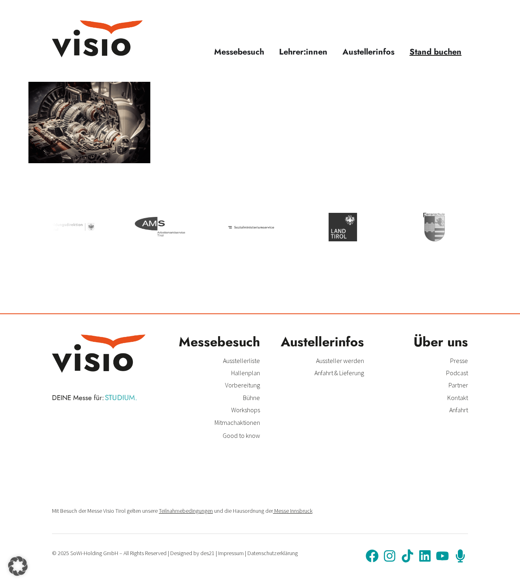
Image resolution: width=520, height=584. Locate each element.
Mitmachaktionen (237, 422)
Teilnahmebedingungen (186, 510)
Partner (458, 385)
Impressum (231, 553)
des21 (207, 553)
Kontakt (457, 398)
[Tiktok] (407, 556)
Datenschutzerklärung (272, 553)
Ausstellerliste (241, 361)
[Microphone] (460, 556)
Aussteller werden (340, 361)
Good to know (241, 435)
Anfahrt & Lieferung (339, 373)
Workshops (245, 410)
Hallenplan (245, 373)
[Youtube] (442, 556)
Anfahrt (458, 410)
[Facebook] (372, 556)
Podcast (457, 373)
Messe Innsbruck (292, 510)
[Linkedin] (425, 556)
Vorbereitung (242, 385)
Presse (459, 361)
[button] (18, 566)
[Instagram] (389, 556)
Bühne (251, 398)
